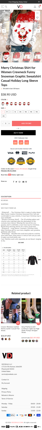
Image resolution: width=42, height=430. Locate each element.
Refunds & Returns (8, 395)
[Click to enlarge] (37, 13)
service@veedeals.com (9, 374)
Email (23, 182)
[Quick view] (18, 307)
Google (20, 182)
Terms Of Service (7, 399)
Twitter (16, 182)
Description (6, 196)
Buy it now (18, 133)
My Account (6, 383)
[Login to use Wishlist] (37, 17)
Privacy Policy (6, 392)
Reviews (4, 200)
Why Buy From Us (8, 208)
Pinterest (26, 182)
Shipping (4, 204)
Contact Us (5, 379)
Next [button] (38, 31)
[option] (21, 31)
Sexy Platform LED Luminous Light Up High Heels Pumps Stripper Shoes (30, 329)
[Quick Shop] (18, 323)
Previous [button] (4, 31)
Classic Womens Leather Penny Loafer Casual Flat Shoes (10, 328)
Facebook (13, 182)
